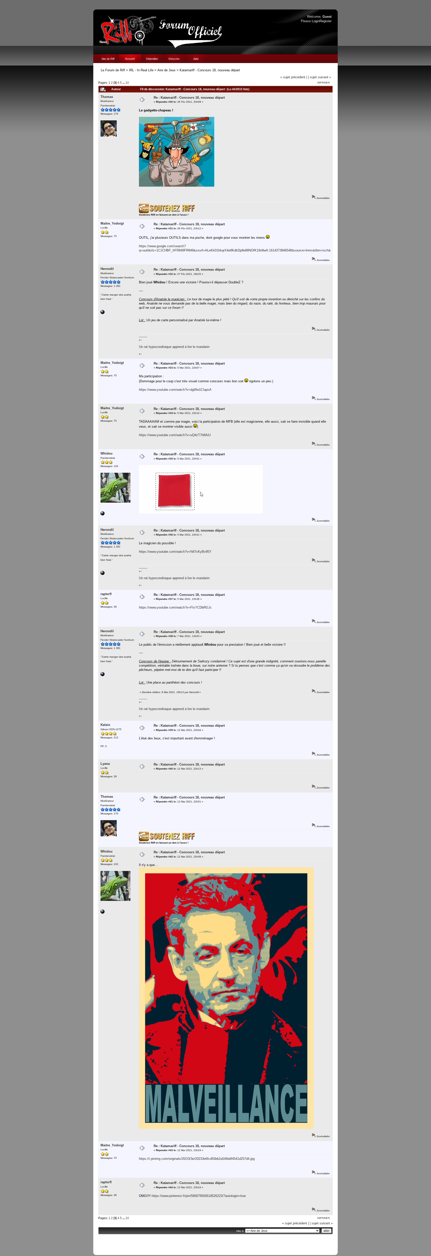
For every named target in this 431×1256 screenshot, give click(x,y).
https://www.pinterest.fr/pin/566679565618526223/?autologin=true (199, 1196)
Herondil (107, 269)
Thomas (107, 97)
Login (316, 21)
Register (325, 21)
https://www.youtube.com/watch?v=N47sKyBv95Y (175, 551)
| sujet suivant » (319, 77)
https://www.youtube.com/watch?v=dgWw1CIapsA (175, 390)
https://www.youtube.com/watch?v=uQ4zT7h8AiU (175, 435)
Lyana (105, 764)
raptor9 (106, 594)
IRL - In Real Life (141, 70)
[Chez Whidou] (103, 514)
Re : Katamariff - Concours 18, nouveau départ (189, 97)
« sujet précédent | (293, 77)
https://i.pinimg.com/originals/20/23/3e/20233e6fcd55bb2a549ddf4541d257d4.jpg (197, 1159)
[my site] (103, 313)
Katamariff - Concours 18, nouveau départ (210, 70)
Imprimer (323, 82)
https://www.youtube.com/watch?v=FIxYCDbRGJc (175, 607)
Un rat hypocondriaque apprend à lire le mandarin (174, 347)
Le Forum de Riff (113, 70)
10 (127, 82)
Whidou (106, 453)
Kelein (105, 725)
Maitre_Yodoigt (112, 223)
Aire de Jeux (166, 70)
